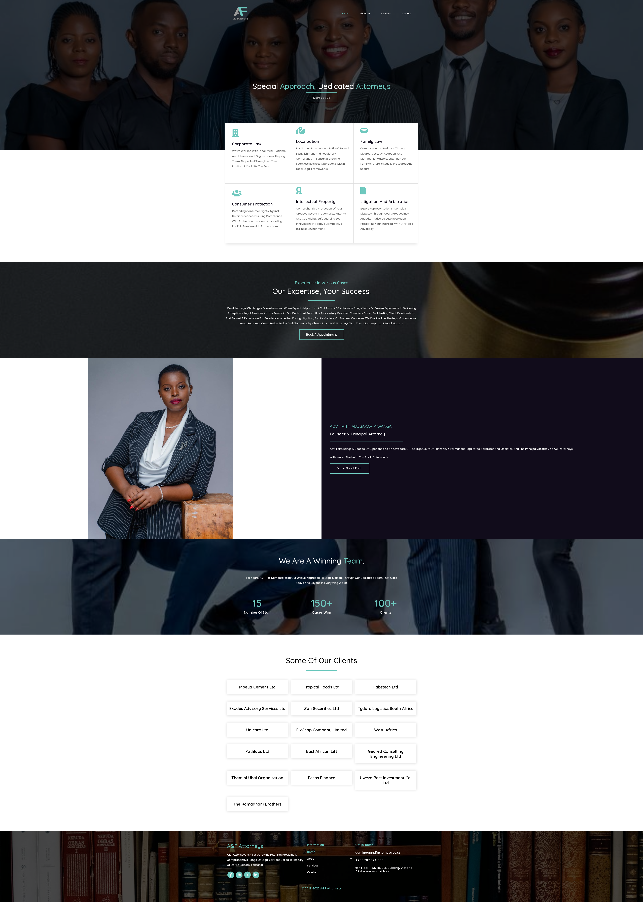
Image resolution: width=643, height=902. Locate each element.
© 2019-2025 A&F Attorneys (322, 888)
